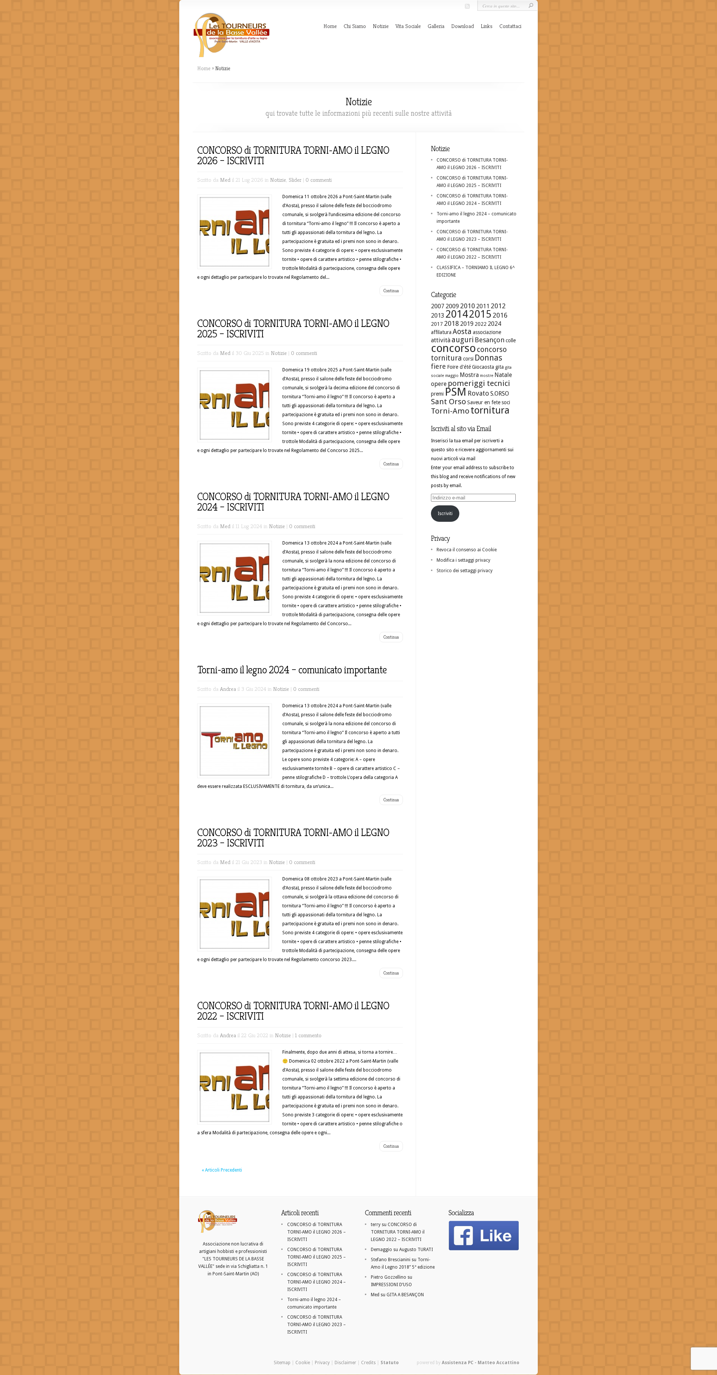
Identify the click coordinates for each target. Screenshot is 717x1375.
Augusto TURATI (416, 1249)
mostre (486, 375)
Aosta (462, 331)
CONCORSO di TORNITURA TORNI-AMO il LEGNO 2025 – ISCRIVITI (293, 328)
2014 (457, 314)
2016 (500, 315)
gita (499, 367)
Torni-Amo (450, 410)
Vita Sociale (408, 25)
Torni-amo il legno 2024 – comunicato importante (292, 669)
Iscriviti (445, 513)
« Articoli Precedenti (222, 1170)
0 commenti (318, 179)
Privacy (322, 1362)
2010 (467, 306)
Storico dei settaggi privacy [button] (465, 570)
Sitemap (282, 1362)
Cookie (302, 1362)
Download (462, 25)
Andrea (228, 688)
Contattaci (510, 25)
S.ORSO (499, 393)
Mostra (469, 374)
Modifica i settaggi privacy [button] (463, 560)
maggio (452, 375)
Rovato (478, 393)
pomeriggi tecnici (479, 383)
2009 (452, 306)
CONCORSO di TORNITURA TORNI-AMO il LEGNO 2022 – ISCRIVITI (293, 1011)
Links (487, 25)
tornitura (490, 410)
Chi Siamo (355, 25)
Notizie (381, 25)
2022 (481, 324)
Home (330, 25)
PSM (455, 392)
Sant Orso (448, 401)
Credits (368, 1362)
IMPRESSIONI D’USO (391, 1284)
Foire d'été (459, 367)
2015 (480, 314)
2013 (437, 315)
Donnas (488, 357)
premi (437, 394)
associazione (487, 332)
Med (225, 179)
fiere (438, 366)
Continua (391, 290)
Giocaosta (483, 367)
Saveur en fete (483, 402)
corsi (468, 359)
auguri (462, 340)
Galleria (436, 25)
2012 (498, 306)
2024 (494, 323)
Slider (295, 179)
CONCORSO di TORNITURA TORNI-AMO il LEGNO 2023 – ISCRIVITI (293, 837)
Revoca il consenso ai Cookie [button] (467, 549)
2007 (437, 306)
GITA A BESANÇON (405, 1294)
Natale (503, 374)
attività (440, 340)
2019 (467, 323)
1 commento (308, 1035)
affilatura (441, 332)
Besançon (490, 340)
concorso (453, 348)
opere (439, 383)
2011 (483, 306)
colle (511, 340)
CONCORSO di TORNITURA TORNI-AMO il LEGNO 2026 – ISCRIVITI (293, 155)
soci (506, 402)
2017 (437, 324)
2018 (451, 323)
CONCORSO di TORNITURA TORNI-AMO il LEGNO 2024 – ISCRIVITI (293, 502)
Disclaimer (345, 1362)
